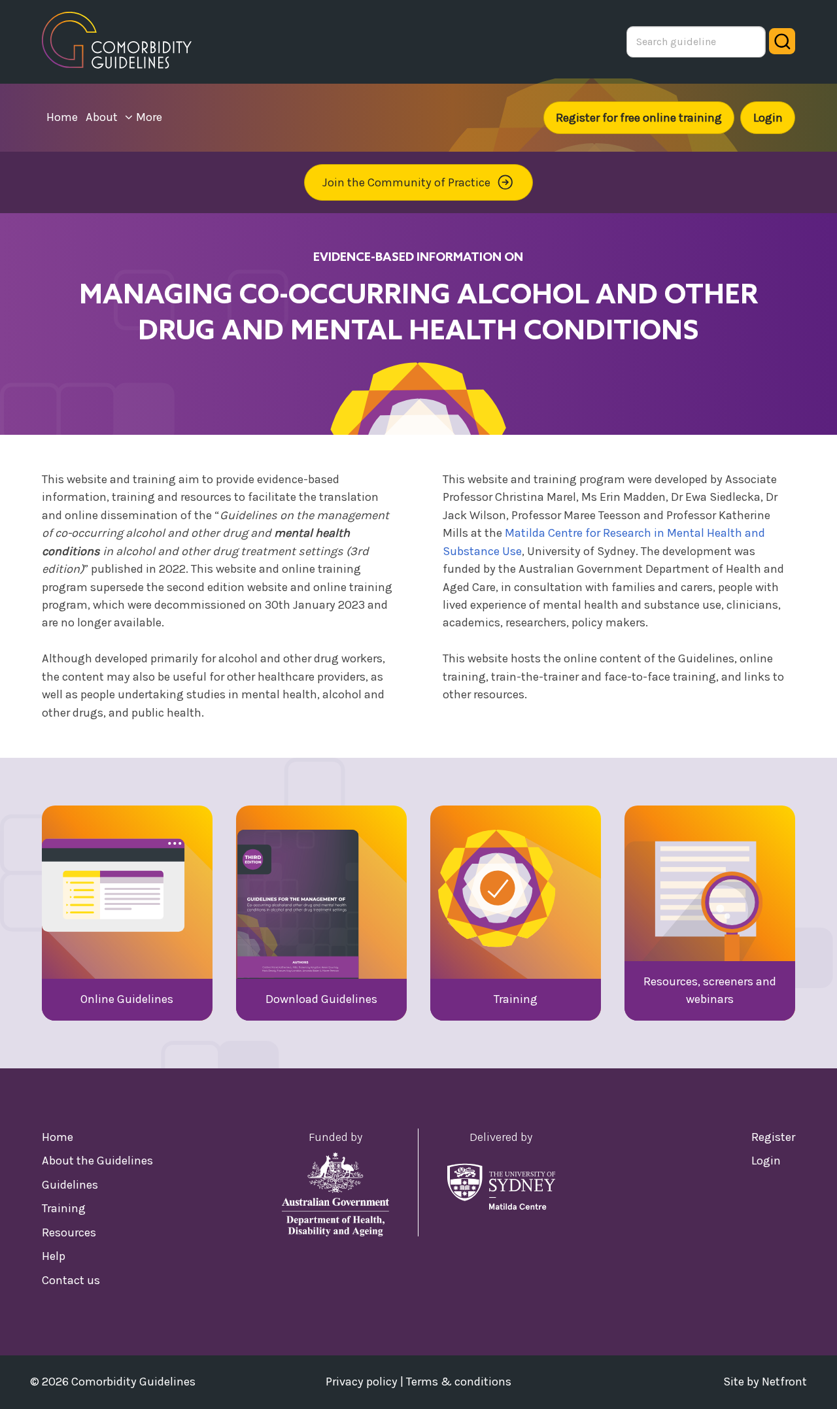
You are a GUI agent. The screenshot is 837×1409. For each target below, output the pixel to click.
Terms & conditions (458, 1381)
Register (773, 1137)
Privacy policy (362, 1381)
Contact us (71, 1280)
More (149, 117)
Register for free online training (639, 117)
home (62, 117)
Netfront (784, 1381)
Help (53, 1256)
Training (64, 1208)
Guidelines (70, 1185)
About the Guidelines (97, 1160)
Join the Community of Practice (406, 182)
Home (57, 1137)
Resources (69, 1232)
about (102, 117)
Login (768, 117)
